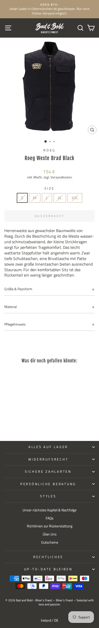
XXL (75, 198)
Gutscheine (49, 542)
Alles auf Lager (48, 447)
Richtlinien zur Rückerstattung (49, 526)
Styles (48, 496)
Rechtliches (48, 557)
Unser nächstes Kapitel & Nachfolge (49, 510)
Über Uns (50, 534)
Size (49, 188)
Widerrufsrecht (48, 459)
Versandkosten (61, 177)
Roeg (49, 150)
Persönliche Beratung (48, 484)
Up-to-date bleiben (48, 569)
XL (60, 198)
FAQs (50, 518)
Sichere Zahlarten (48, 471)
